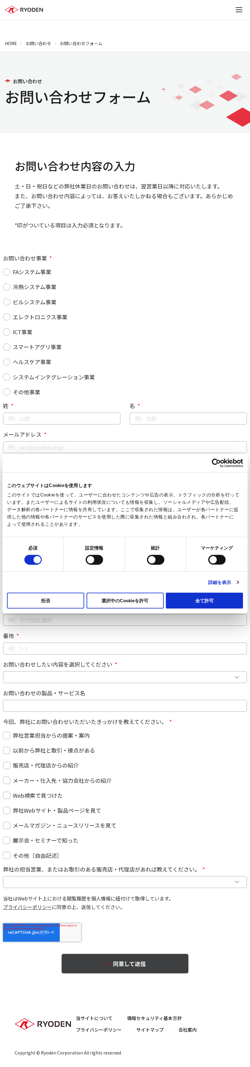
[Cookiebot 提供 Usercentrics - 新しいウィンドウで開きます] (216, 462)
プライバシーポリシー (27, 907)
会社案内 (187, 1029)
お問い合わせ (38, 43)
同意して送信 (129, 964)
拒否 (45, 600)
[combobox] (125, 677)
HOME (11, 43)
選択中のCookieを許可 (125, 600)
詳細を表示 (219, 582)
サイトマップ (150, 1029)
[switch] (94, 559)
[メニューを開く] (239, 10)
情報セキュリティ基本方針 (154, 1018)
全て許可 (204, 600)
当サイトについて (94, 1018)
